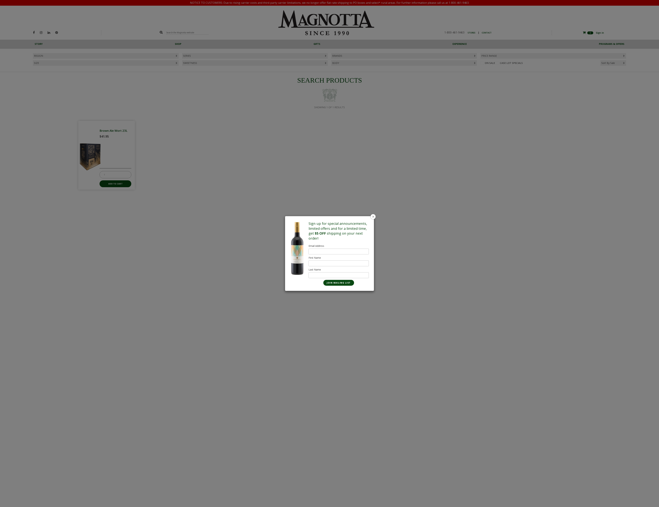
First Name (315, 258)
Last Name (315, 269)
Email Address (316, 246)
